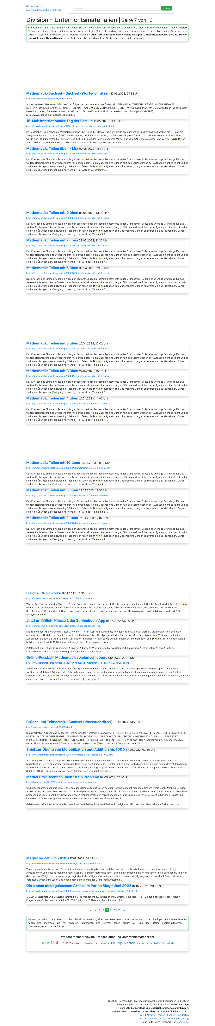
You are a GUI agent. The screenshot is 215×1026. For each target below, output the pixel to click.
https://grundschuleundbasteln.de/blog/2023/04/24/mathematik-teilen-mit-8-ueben (67, 376)
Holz (64, 943)
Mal (54, 942)
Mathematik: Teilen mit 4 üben (52, 398)
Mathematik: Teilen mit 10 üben (53, 462)
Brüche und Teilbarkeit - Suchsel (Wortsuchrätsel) (69, 722)
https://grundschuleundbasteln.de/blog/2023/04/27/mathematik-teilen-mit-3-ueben (67, 348)
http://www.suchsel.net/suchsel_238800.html (49, 727)
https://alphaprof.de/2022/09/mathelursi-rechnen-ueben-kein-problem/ (61, 782)
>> (124, 910)
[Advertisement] (107, 67)
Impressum (156, 1018)
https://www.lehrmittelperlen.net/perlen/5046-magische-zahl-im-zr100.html (64, 863)
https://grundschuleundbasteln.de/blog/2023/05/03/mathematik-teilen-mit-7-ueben (67, 245)
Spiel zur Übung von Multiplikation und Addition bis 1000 (75, 749)
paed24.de (183, 1021)
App (45, 943)
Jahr (157, 943)
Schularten (183, 1014)
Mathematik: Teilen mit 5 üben (52, 490)
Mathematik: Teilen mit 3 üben (52, 343)
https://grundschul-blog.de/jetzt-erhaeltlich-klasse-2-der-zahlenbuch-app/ (63, 626)
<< (91, 910)
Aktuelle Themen (156, 1014)
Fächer (171, 1014)
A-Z (142, 1014)
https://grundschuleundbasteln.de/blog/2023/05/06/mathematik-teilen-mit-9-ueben (67, 218)
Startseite (142, 1018)
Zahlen (74, 943)
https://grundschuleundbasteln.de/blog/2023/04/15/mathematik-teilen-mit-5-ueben (67, 495)
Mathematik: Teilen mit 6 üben (52, 268)
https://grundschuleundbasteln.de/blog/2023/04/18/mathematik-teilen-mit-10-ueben (68, 468)
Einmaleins (88, 943)
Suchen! (166, 8)
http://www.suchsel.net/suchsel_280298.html (49, 98)
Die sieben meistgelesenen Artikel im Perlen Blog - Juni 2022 (78, 886)
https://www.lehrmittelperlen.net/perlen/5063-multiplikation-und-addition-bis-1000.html (69, 754)
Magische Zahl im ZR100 (47, 858)
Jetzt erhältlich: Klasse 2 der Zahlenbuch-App (65, 620)
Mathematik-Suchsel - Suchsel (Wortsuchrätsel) (68, 93)
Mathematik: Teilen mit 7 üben (52, 240)
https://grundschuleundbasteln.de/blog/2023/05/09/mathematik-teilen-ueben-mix (67, 153)
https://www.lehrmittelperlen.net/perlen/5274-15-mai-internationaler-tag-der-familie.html (70, 126)
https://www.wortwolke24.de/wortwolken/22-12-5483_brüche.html (60, 598)
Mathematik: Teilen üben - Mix (52, 148)
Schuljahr (168, 943)
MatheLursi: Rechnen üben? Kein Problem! (62, 777)
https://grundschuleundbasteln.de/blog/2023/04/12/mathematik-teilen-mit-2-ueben (67, 523)
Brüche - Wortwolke (43, 593)
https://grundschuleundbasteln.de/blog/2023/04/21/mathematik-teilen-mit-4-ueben (67, 403)
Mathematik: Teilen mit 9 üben (52, 213)
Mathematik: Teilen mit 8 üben (52, 371)
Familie (104, 943)
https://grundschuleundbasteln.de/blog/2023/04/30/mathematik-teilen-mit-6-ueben (67, 273)
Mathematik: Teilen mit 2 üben (52, 518)
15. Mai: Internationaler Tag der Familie (59, 121)
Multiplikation (123, 943)
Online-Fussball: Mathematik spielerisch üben (65, 657)
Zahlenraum (144, 943)
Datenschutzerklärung (176, 1018)
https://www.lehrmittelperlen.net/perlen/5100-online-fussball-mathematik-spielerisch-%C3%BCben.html (77, 663)
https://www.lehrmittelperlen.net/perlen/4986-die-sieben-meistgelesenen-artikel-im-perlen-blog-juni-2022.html (81, 891)
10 (119, 910)
